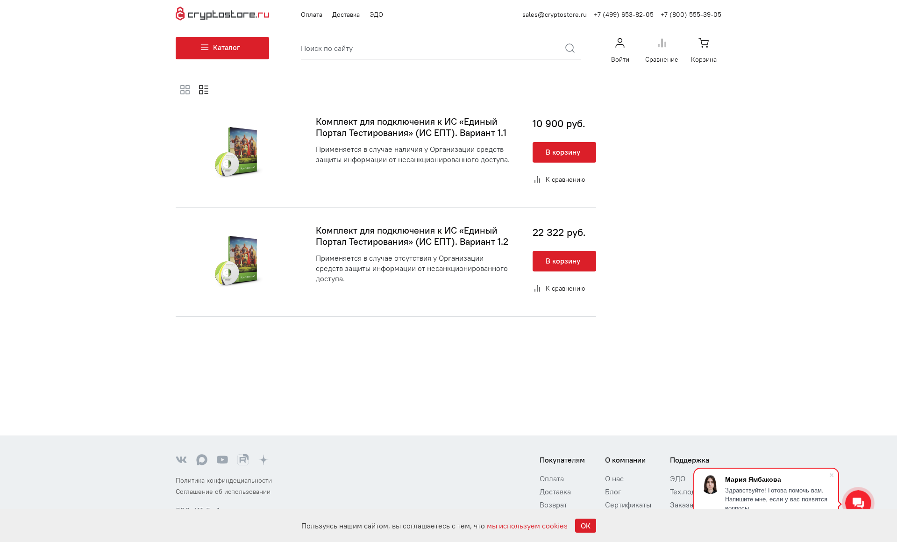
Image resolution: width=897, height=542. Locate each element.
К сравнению (565, 179)
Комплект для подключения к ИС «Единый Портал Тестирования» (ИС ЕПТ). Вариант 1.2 (412, 235)
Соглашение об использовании (223, 491)
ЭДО (376, 14)
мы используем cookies (527, 525)
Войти (620, 59)
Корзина (704, 59)
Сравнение (661, 59)
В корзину (563, 152)
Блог (613, 491)
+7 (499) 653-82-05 (624, 14)
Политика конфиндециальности (224, 480)
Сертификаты (628, 504)
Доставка (346, 14)
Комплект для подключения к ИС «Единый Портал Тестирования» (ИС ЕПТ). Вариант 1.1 (411, 126)
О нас (614, 478)
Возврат (553, 504)
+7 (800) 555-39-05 (691, 14)
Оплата (311, 14)
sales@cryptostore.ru (554, 14)
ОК (586, 525)
